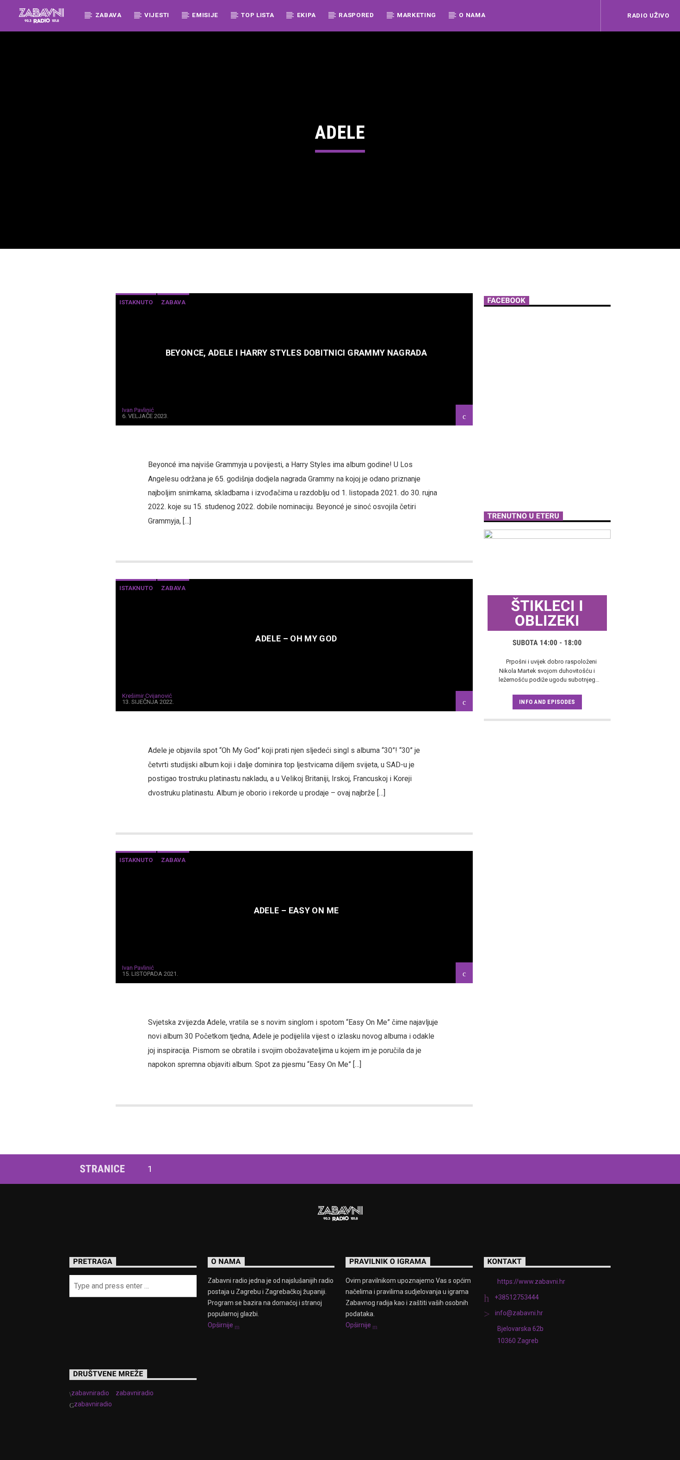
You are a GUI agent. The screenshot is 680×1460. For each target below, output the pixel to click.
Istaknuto (136, 302)
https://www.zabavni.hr (531, 1281)
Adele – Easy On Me (296, 910)
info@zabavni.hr (519, 1313)
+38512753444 (517, 1297)
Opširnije (221, 1325)
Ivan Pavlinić (138, 410)
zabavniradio (90, 1393)
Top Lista (257, 14)
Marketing (416, 14)
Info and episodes (547, 701)
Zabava (108, 14)
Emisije (205, 14)
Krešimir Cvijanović (147, 695)
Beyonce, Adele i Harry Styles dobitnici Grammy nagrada (296, 352)
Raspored (356, 14)
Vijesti (156, 14)
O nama (472, 14)
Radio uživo (647, 15)
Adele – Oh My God (296, 638)
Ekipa (306, 14)
